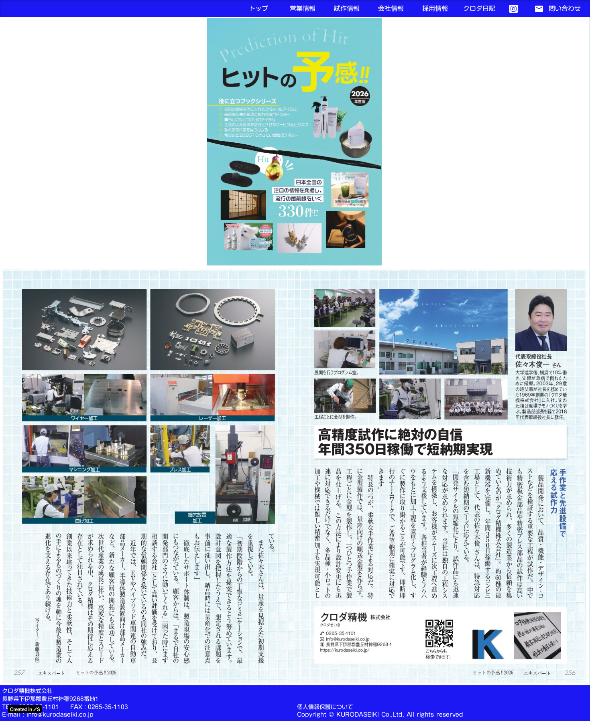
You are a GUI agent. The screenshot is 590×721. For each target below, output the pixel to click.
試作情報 (347, 8)
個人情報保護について (325, 707)
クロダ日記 (479, 8)
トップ (258, 8)
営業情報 (302, 8)
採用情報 (435, 8)
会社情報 (391, 8)
